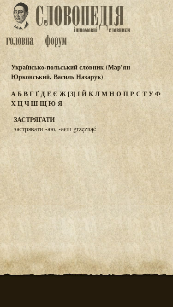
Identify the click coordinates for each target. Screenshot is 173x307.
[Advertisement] (87, 185)
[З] (72, 93)
